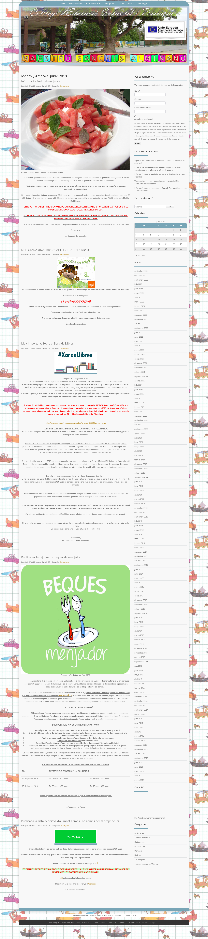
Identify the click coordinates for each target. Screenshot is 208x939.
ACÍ (96, 863)
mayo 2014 (138, 727)
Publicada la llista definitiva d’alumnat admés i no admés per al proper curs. (70, 821)
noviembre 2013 (140, 749)
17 (136, 244)
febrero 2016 (139, 640)
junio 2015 (138, 670)
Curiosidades (139, 842)
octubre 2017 (139, 561)
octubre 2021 (139, 372)
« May (137, 256)
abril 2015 (138, 679)
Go (170, 206)
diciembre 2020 (140, 416)
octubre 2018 (139, 512)
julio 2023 (138, 284)
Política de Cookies (90, 922)
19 (151, 244)
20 (159, 244)
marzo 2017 (139, 587)
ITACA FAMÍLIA (65, 696)
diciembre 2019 (140, 464)
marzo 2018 (139, 539)
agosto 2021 (139, 381)
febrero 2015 (139, 688)
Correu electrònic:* (142, 107)
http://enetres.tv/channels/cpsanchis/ (149, 818)
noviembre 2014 (140, 701)
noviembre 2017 (140, 556)
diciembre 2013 (140, 745)
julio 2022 (138, 332)
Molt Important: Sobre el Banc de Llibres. (47, 343)
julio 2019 (138, 482)
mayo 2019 (138, 490)
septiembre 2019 (141, 477)
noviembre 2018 (140, 508)
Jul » (143, 256)
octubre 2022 (139, 324)
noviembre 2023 (140, 271)
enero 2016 (138, 644)
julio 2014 (138, 719)
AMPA (121, 3)
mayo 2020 (138, 447)
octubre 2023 (139, 275)
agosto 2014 (139, 714)
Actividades (139, 833)
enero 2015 (138, 692)
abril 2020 (138, 451)
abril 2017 (138, 583)
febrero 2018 (139, 543)
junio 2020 (138, 442)
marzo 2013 (139, 780)
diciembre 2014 (140, 697)
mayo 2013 (138, 771)
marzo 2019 (139, 499)
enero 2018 (138, 547)
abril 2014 (138, 732)
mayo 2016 (138, 626)
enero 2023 (138, 311)
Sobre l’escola (75, 3)
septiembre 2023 (141, 280)
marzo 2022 (139, 350)
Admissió (92, 884)
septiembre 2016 (141, 613)
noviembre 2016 (140, 605)
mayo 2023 (138, 293)
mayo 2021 (138, 394)
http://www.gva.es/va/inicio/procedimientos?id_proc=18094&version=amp (76, 423)
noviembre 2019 (140, 469)
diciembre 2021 (140, 363)
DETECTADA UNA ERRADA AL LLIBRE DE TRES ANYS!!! (55, 249)
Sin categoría (64, 86)
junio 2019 (138, 486)
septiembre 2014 (141, 710)
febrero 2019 (139, 504)
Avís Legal (142, 3)
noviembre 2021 (140, 368)
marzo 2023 (139, 302)
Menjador (109, 3)
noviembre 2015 (140, 653)
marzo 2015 (139, 684)
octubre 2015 (139, 657)
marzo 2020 (139, 455)
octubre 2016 (139, 609)
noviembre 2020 (140, 420)
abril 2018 (138, 534)
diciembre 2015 (140, 648)
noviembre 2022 (140, 319)
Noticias (137, 855)
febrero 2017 (139, 591)
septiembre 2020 (141, 429)
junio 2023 (138, 289)
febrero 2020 (139, 460)
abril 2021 (138, 398)
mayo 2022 (138, 341)
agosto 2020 (139, 433)
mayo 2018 (138, 530)
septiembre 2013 (141, 758)
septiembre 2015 (141, 662)
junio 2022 (138, 337)
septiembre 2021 (141, 376)
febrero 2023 (139, 306)
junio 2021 (138, 390)
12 (151, 240)
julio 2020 (138, 438)
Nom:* (137, 91)
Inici (63, 3)
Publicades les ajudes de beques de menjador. (51, 557)
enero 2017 (138, 596)
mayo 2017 (138, 578)
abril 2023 (138, 297)
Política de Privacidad (71, 922)
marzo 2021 (139, 403)
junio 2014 (138, 723)
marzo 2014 (139, 736)
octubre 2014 (139, 705)
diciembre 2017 (140, 552)
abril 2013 (138, 776)
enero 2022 (138, 359)
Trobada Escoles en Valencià (146, 864)
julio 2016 (138, 618)
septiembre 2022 (141, 328)
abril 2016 (138, 631)
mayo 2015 (138, 675)
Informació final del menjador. (41, 81)
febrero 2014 (139, 741)
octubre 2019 (139, 473)
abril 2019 (138, 495)
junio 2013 (138, 767)
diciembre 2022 (140, 315)
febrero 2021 (139, 407)
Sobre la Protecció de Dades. (113, 922)
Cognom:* (138, 99)
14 (166, 240)
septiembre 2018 (141, 517)
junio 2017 (138, 574)
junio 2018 (138, 526)
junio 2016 (138, 622)
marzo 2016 (139, 635)
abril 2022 (138, 346)
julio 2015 (138, 666)
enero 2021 (138, 411)
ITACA (131, 3)
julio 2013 (138, 763)
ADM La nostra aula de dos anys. (142, 922)
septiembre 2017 (141, 565)
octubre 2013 (139, 754)
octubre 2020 (139, 425)
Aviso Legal (54, 922)
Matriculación (139, 846)
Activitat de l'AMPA (142, 838)
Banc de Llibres (93, 3)
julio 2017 (138, 569)
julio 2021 (138, 385)
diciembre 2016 (140, 600)
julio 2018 (138, 521)
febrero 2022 (139, 354)
